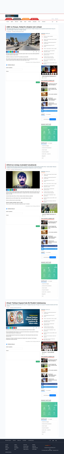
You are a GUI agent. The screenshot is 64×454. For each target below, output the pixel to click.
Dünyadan (34, 21)
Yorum (7, 71)
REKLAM (19, 440)
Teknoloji (43, 21)
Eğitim (12, 21)
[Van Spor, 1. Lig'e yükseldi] (49, 347)
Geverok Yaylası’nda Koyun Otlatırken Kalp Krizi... (52, 89)
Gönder (37, 82)
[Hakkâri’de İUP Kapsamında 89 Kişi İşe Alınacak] (44, 104)
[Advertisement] (32, 6)
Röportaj (34, 446)
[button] (45, 128)
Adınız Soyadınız (9, 67)
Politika (29, 21)
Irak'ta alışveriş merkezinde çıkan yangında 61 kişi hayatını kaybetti (49, 76)
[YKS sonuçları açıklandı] (44, 94)
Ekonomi (16, 21)
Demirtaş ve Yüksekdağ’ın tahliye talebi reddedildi (52, 99)
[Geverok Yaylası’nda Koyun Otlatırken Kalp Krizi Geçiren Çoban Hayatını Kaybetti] (49, 209)
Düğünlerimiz (35, 447)
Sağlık (21, 21)
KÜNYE (14, 440)
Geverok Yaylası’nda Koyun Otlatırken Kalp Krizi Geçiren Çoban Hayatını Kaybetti (49, 214)
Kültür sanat (25, 447)
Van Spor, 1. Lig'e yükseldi (48, 352)
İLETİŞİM (24, 440)
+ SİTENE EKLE (31, 440)
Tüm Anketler (48, 114)
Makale (33, 444)
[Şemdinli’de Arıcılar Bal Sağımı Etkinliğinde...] (44, 84)
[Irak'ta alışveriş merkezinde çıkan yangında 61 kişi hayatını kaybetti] (49, 71)
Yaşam (25, 21)
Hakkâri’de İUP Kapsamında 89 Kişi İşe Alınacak (52, 104)
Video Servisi (25, 449)
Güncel (7, 21)
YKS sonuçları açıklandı (52, 94)
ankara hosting (8, 452)
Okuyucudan (25, 446)
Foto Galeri (34, 449)
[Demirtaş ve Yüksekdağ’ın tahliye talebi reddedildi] (44, 99)
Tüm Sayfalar (50, 281)
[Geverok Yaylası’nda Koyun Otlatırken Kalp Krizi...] (44, 89)
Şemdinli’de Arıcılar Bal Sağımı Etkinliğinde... (52, 84)
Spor (39, 21)
